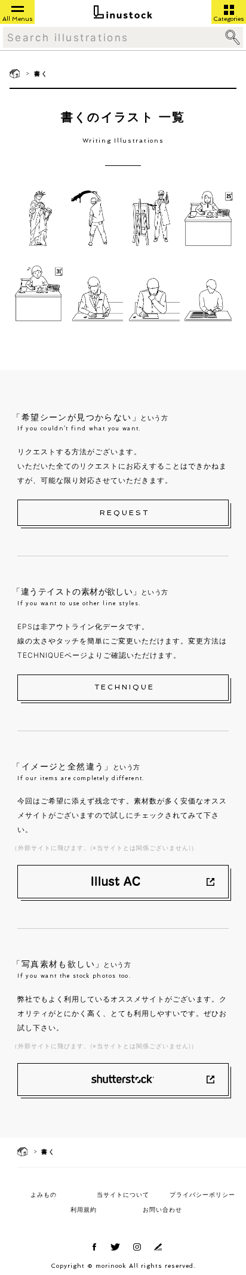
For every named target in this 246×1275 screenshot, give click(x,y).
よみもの (43, 1194)
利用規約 (83, 1209)
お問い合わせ (162, 1209)
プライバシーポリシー (202, 1194)
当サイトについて (123, 1194)
